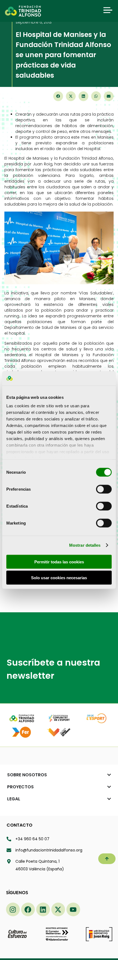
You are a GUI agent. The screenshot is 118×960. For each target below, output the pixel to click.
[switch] (104, 489)
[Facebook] (28, 909)
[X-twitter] (58, 909)
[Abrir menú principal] (107, 10)
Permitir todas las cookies (59, 561)
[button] (58, 96)
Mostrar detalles (85, 545)
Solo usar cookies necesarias (59, 577)
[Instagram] (13, 909)
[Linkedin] (43, 909)
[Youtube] (73, 909)
